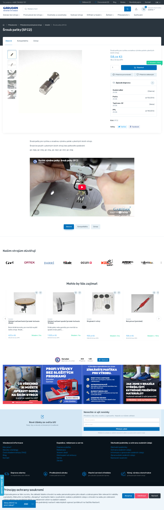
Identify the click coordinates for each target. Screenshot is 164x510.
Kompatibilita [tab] (22, 41)
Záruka (59, 461)
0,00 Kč (154, 9)
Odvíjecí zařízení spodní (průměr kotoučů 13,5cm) (64, 322)
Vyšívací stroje (77, 15)
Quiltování (138, 15)
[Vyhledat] (127, 8)
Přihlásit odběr (121, 429)
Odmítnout (141, 496)
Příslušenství (123, 15)
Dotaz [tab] (35, 41)
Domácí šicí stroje (10, 15)
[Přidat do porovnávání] (36, 292)
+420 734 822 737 (19, 2)
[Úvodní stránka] (4, 25)
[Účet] (136, 9)
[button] (133, 83)
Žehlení (109, 15)
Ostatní (10, 319)
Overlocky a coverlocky (56, 15)
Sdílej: (112, 127)
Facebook (135, 127)
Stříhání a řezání (94, 15)
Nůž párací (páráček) (134, 321)
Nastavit (154, 496)
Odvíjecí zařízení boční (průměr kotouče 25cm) (23, 322)
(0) (86, 2)
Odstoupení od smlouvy (66, 455)
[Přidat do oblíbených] (40, 292)
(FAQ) (14, 453)
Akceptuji (128, 496)
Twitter (123, 127)
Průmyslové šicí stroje (32, 15)
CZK (157, 2)
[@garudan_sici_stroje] (57, 360)
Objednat (140, 68)
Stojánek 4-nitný (93, 321)
